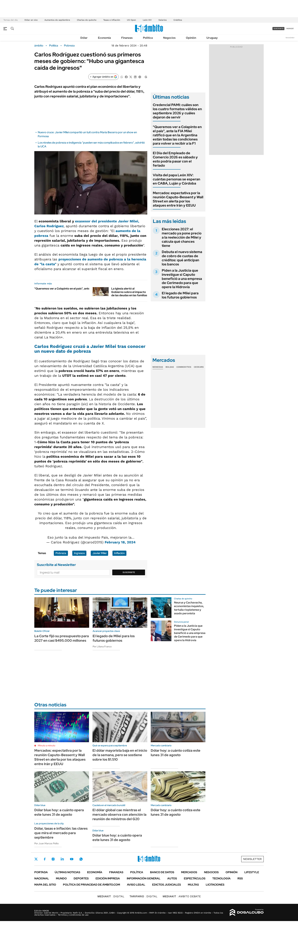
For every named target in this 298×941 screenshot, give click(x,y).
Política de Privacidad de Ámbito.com (91, 884)
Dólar (84, 38)
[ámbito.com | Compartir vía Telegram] (139, 76)
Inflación (119, 553)
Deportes (81, 878)
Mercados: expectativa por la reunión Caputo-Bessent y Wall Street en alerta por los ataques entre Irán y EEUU (178, 199)
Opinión (191, 38)
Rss (240, 878)
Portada (41, 872)
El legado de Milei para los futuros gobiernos (180, 295)
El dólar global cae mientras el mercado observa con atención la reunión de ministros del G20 (119, 814)
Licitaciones (215, 884)
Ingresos (79, 553)
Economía (104, 38)
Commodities (183, 367)
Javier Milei (99, 553)
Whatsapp (81, 859)
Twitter (36, 859)
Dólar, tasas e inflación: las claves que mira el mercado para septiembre (61, 833)
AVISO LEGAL (136, 884)
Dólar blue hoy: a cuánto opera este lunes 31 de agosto (59, 812)
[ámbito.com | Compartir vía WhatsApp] (121, 76)
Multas (193, 884)
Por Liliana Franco (102, 646)
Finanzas (127, 38)
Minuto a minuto (46, 745)
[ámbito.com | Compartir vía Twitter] (130, 76)
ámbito (38, 45)
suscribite (279, 28)
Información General (143, 878)
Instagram (53, 859)
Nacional (41, 878)
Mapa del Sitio (45, 884)
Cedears (199, 367)
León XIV (147, 20)
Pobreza (69, 45)
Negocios (169, 38)
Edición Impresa (108, 878)
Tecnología (221, 878)
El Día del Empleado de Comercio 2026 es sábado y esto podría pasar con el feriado (175, 159)
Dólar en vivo (31, 20)
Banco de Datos (162, 872)
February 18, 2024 (120, 542)
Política (148, 38)
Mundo (61, 878)
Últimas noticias (67, 872)
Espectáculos (194, 878)
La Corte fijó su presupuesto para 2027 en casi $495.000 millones (61, 638)
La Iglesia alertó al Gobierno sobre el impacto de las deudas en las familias (129, 292)
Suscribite (129, 572)
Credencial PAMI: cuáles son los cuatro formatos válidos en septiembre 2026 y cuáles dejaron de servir (177, 111)
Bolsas (170, 367)
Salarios (162, 20)
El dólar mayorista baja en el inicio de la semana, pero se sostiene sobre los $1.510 (119, 755)
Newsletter (290, 38)
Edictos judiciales (166, 884)
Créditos (177, 20)
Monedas (157, 367)
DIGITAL (110, 896)
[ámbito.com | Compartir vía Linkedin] (135, 76)
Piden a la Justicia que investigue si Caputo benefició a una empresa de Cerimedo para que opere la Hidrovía (182, 278)
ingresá (290, 28)
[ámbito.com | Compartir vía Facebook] (126, 76)
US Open (131, 20)
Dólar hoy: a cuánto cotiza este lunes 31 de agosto (175, 752)
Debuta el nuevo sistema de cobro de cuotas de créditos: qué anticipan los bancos (182, 258)
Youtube (71, 859)
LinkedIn (62, 859)
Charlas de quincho (86, 20)
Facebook (45, 859)
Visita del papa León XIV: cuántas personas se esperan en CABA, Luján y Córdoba (176, 179)
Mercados (189, 872)
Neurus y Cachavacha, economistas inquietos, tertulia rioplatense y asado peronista (189, 608)
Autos (172, 878)
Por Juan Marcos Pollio (46, 843)
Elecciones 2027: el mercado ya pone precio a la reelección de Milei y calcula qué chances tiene (181, 237)
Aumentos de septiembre (57, 20)
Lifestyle (251, 872)
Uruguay (212, 38)
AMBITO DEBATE (182, 896)
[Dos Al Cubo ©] (247, 912)
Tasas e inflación (111, 20)
